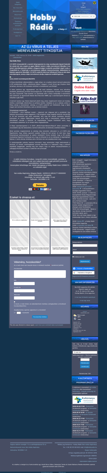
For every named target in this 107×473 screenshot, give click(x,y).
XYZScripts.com (62, 472)
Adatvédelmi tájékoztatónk (88, 461)
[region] (83, 24)
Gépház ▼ (80, 221)
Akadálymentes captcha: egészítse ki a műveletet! (30, 310)
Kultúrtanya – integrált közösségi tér (84, 391)
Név (16, 280)
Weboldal (17, 294)
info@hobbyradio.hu (90, 447)
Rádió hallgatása (83, 11)
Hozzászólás (18, 268)
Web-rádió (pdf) (77, 37)
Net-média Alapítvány (89, 444)
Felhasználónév (77, 242)
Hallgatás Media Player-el (83, 13)
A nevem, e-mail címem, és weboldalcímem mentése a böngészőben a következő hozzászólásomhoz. (40, 305)
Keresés (93, 126)
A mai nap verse (85, 300)
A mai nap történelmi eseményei (85, 297)
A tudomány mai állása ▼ (84, 170)
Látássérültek (17, 57)
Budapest (85, 311)
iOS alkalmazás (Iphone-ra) (79, 31)
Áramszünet (90, 406)
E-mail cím (18, 287)
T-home (81, 35)
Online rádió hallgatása (83, 9)
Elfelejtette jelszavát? (88, 276)
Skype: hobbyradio (91, 450)
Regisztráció (76, 276)
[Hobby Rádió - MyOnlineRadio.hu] (85, 109)
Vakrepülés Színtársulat (88, 414)
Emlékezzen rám (79, 257)
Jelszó (75, 249)
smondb (12, 55)
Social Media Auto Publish (47, 472)
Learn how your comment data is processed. (49, 325)
